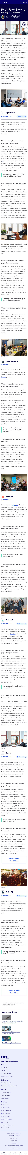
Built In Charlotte (6, 1110)
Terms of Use (14, 1143)
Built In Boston (5, 1107)
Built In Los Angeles (6, 1119)
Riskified (9, 620)
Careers (3, 1070)
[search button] (21, 2)
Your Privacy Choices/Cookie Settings (14, 1145)
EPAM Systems (12, 361)
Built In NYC (4, 1122)
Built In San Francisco (7, 1125)
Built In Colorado (5, 1116)
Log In (25, 2)
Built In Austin (5, 1105)
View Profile (5, 116)
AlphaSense (10, 113)
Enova (8, 753)
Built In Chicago (5, 1113)
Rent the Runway (6, 244)
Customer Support (6, 1092)
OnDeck (20, 765)
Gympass (9, 496)
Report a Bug (5, 1098)
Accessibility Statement (14, 1135)
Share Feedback (5, 1095)
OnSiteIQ (9, 892)
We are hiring (22, 116)
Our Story (4, 1067)
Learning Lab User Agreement (14, 1133)
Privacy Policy (14, 1140)
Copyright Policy (14, 1138)
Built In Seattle (5, 1128)
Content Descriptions (7, 1076)
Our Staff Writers (6, 1073)
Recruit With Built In (7, 1083)
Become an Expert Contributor (9, 1085)
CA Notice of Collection (14, 1148)
